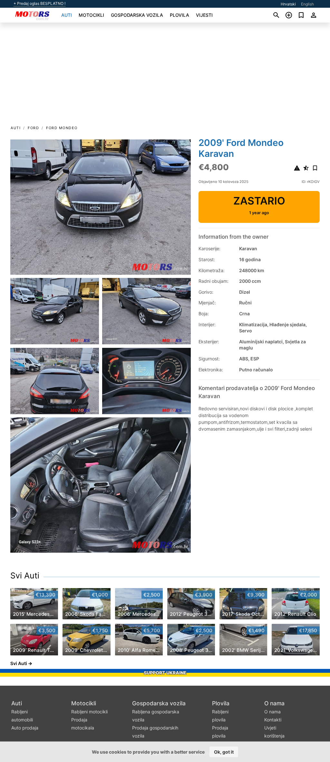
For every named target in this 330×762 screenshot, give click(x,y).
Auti (66, 15)
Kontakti (272, 719)
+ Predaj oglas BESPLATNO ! (39, 3)
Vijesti (204, 15)
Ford (33, 128)
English (307, 4)
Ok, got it (224, 752)
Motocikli (91, 15)
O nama (274, 703)
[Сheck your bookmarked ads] (301, 15)
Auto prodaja (24, 727)
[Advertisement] (165, 76)
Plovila (179, 15)
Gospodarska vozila (137, 15)
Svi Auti (24, 575)
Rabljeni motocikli (89, 711)
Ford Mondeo (62, 128)
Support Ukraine (165, 672)
